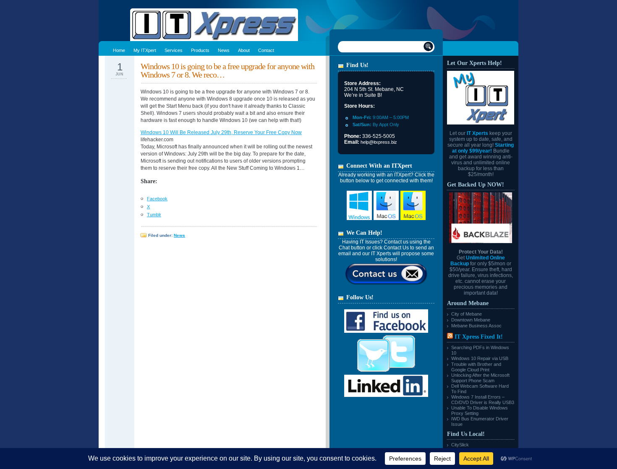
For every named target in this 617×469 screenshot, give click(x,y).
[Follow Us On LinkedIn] (386, 395)
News (179, 235)
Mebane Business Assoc (476, 325)
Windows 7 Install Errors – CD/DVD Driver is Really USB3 (482, 399)
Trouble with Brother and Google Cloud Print (476, 367)
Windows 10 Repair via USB (479, 358)
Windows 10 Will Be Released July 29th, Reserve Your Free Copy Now (221, 132)
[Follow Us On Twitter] (386, 373)
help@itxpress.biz (379, 142)
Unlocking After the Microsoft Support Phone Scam (480, 378)
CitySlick (460, 444)
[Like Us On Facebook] (386, 331)
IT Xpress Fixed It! (479, 337)
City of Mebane (466, 313)
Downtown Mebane (470, 319)
